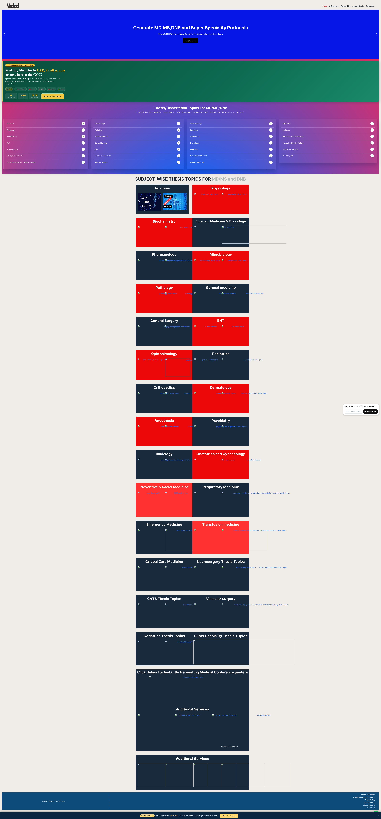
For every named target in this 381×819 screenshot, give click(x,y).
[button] (4, 34)
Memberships (345, 6)
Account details (358, 6)
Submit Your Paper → (229, 816)
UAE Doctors (333, 6)
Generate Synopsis (370, 411)
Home (325, 6)
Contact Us (370, 6)
